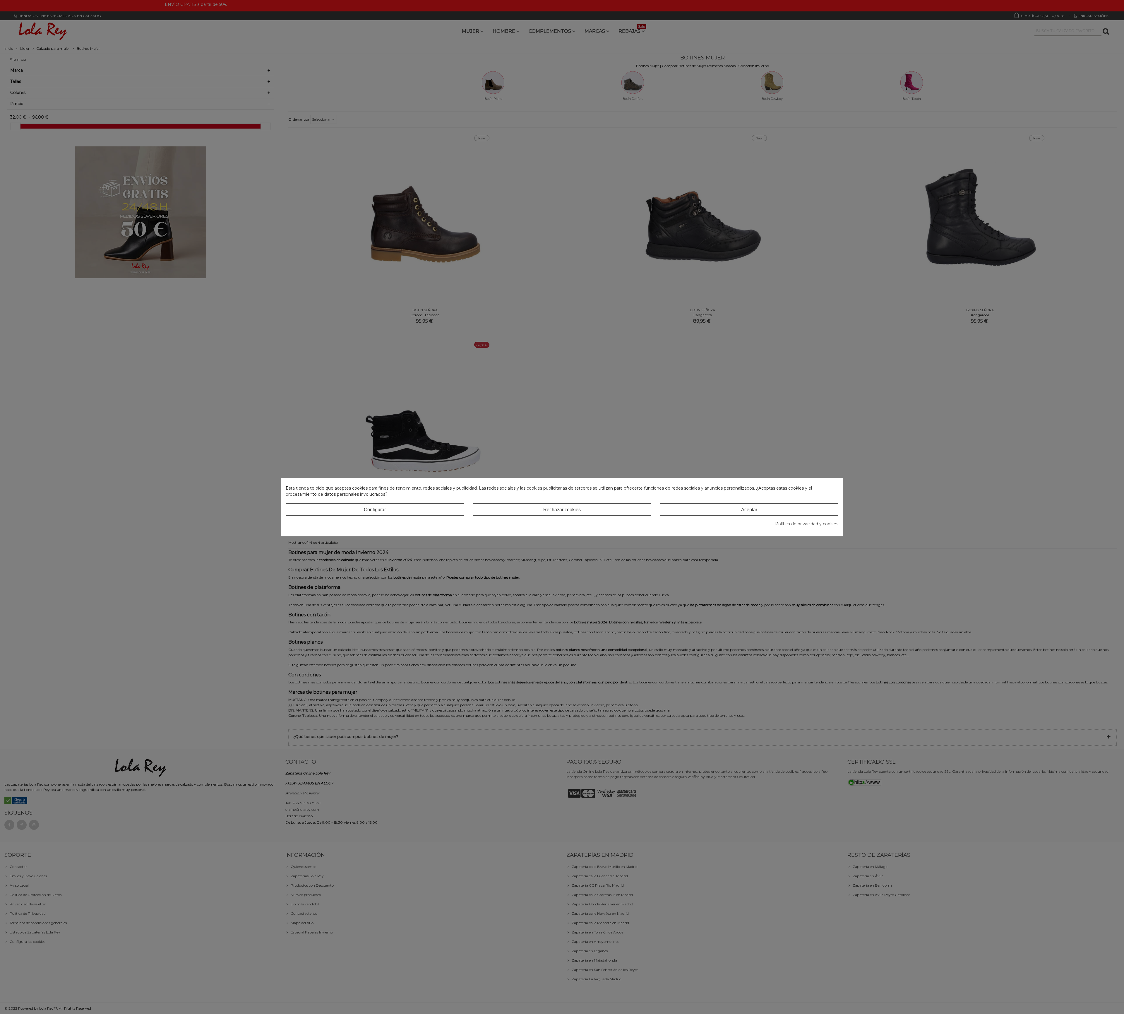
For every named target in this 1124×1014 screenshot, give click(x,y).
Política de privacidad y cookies (806, 523)
